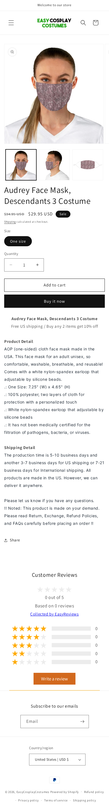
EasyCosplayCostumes (32, 792)
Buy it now (54, 301)
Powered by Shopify (64, 792)
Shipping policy (84, 800)
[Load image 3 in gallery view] (87, 164)
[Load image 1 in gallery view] (21, 164)
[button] (11, 23)
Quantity (11, 253)
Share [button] (15, 540)
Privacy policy (28, 800)
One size (18, 241)
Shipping (10, 222)
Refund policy (94, 792)
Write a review (54, 679)
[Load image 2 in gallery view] (54, 164)
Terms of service (56, 800)
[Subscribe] (82, 721)
